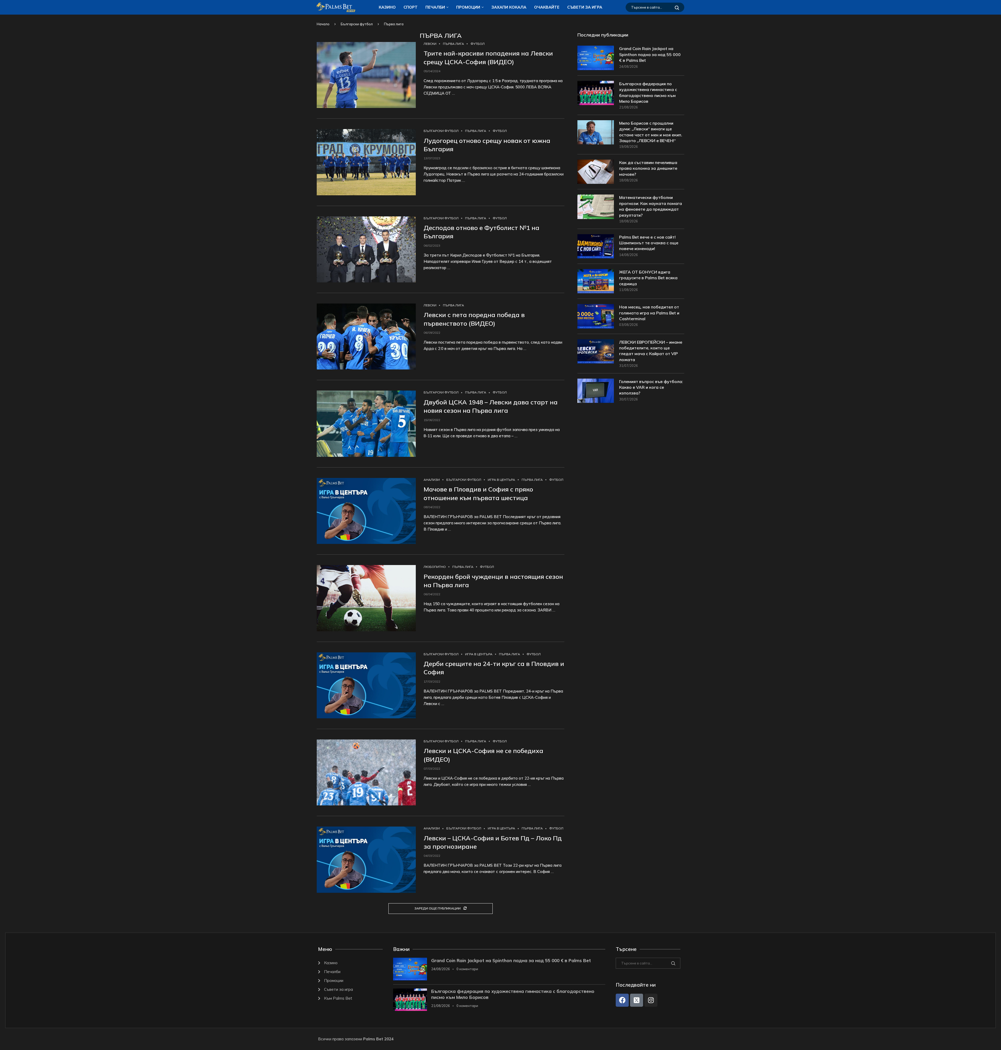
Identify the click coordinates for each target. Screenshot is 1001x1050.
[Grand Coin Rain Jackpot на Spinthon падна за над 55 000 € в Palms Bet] (595, 58)
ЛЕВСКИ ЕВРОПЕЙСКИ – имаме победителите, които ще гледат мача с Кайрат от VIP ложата (650, 350)
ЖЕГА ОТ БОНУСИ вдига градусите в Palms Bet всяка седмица (648, 277)
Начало (323, 24)
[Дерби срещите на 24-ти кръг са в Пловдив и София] (366, 685)
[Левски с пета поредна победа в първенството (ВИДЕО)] (366, 336)
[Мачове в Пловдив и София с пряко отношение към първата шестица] (366, 511)
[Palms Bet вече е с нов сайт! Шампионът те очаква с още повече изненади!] (595, 246)
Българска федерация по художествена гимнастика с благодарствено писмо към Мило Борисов (648, 92)
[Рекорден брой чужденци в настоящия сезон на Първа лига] (366, 598)
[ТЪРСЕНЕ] (677, 7)
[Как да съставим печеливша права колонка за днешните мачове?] (595, 172)
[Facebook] (622, 1000)
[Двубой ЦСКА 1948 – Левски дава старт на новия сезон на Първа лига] (366, 424)
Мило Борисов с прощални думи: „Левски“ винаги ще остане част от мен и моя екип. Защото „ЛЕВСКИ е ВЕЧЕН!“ (650, 131)
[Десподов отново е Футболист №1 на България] (366, 249)
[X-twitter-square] (636, 1000)
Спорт (411, 7)
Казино (387, 7)
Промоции (468, 7)
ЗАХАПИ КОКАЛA (508, 7)
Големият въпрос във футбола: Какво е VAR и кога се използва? (651, 387)
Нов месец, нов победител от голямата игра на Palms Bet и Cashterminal (649, 312)
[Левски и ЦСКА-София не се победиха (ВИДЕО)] (366, 772)
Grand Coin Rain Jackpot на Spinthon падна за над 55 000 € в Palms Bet (650, 54)
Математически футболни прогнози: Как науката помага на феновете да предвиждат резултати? (650, 206)
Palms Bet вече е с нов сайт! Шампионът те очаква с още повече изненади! (648, 242)
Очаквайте (546, 7)
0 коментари (467, 969)
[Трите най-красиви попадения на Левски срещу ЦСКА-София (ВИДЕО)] (366, 75)
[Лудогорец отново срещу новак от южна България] (366, 162)
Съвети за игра (584, 7)
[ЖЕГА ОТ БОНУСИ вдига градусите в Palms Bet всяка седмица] (595, 281)
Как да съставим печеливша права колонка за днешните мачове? (648, 168)
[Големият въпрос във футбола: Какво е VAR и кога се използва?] (595, 391)
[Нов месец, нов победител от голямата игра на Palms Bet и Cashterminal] (595, 316)
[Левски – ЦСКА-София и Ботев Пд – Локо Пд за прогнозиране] (366, 860)
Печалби (435, 7)
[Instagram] (650, 1000)
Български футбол (357, 24)
